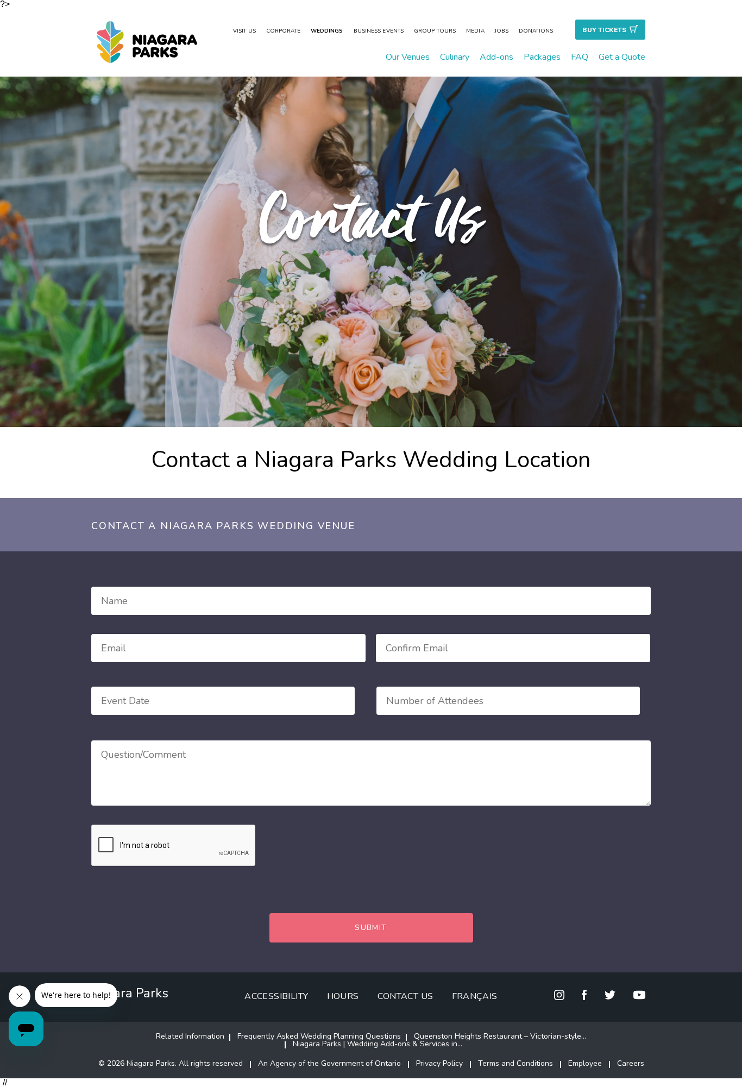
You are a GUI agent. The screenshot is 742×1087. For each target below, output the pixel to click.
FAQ (579, 57)
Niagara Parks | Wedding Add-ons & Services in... (377, 1044)
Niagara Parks (127, 993)
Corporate (283, 31)
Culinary (454, 57)
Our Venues (408, 57)
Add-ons (496, 57)
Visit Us (244, 31)
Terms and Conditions (515, 1063)
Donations (536, 31)
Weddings (327, 31)
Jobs (501, 31)
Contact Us (405, 996)
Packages (542, 57)
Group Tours (435, 31)
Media (475, 31)
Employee (585, 1063)
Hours (343, 996)
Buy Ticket (604, 30)
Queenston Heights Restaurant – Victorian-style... (500, 1036)
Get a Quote (622, 57)
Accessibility (276, 996)
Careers (630, 1063)
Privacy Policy (439, 1063)
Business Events (379, 31)
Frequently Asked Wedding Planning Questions (319, 1036)
